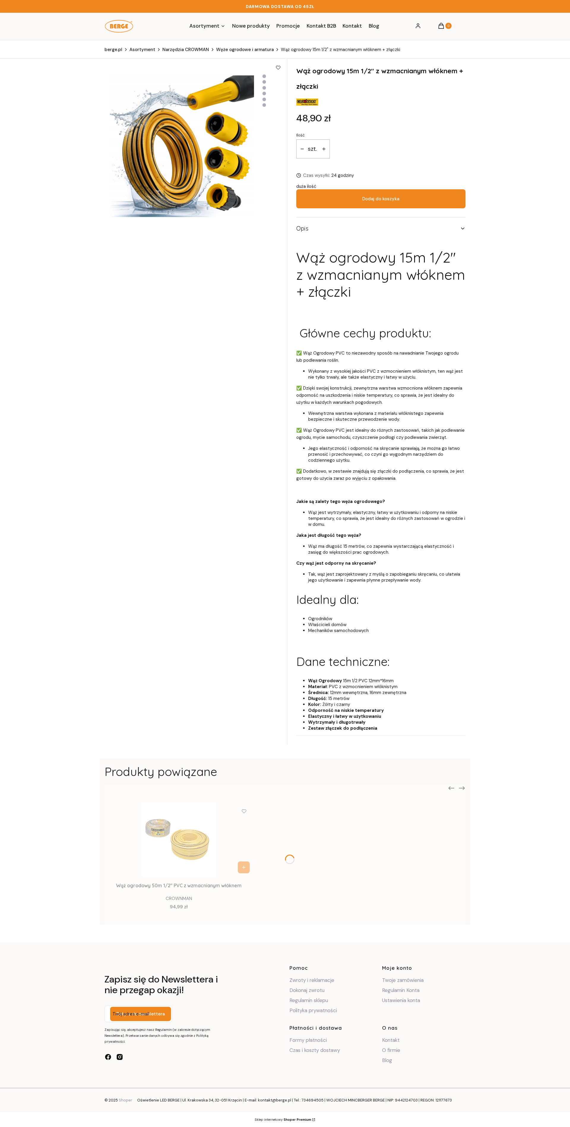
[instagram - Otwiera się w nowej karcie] (119, 1057)
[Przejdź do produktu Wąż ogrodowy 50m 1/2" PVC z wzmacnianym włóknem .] (178, 839)
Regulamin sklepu (308, 1000)
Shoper (125, 1100)
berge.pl (113, 50)
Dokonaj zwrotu (307, 990)
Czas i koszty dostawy (314, 1050)
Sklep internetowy (283, 1120)
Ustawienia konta (401, 1000)
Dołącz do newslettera (140, 1014)
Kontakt (391, 1040)
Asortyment (142, 50)
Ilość (300, 135)
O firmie (391, 1050)
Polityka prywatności (313, 1010)
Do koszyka (244, 867)
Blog (387, 1060)
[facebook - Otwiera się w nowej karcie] (108, 1057)
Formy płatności (308, 1040)
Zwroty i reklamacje (311, 980)
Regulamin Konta (400, 990)
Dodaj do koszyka (380, 199)
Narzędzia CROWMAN (185, 50)
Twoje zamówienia (403, 980)
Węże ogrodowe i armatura (245, 50)
